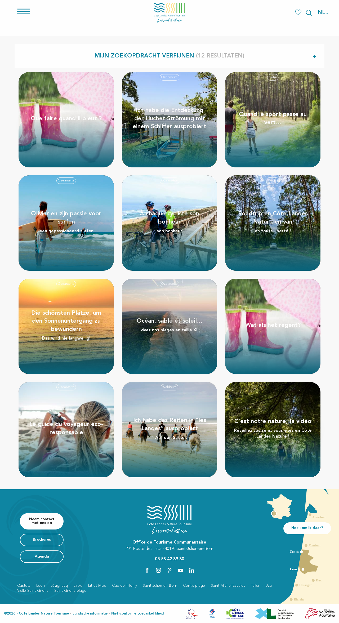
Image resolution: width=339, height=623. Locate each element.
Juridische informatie (90, 613)
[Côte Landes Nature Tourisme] (169, 13)
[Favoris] (298, 12)
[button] (309, 13)
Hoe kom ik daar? (307, 528)
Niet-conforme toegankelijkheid (137, 613)
